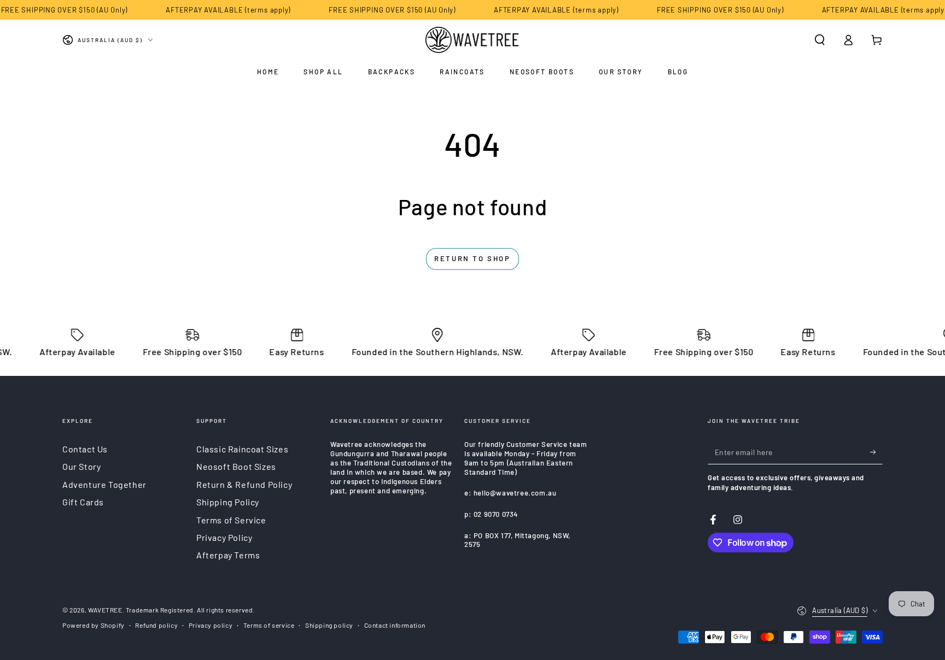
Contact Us (85, 449)
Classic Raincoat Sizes (242, 449)
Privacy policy (210, 625)
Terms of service (269, 625)
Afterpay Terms (228, 555)
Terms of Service (231, 520)
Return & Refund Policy (244, 484)
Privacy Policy (224, 537)
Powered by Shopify (93, 625)
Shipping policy (329, 625)
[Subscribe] (876, 452)
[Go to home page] (473, 40)
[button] (820, 40)
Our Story (81, 466)
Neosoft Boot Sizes (236, 466)
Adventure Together (104, 484)
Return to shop (472, 258)
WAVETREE (105, 610)
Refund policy (156, 625)
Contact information (394, 625)
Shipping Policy (227, 502)
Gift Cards (83, 502)
